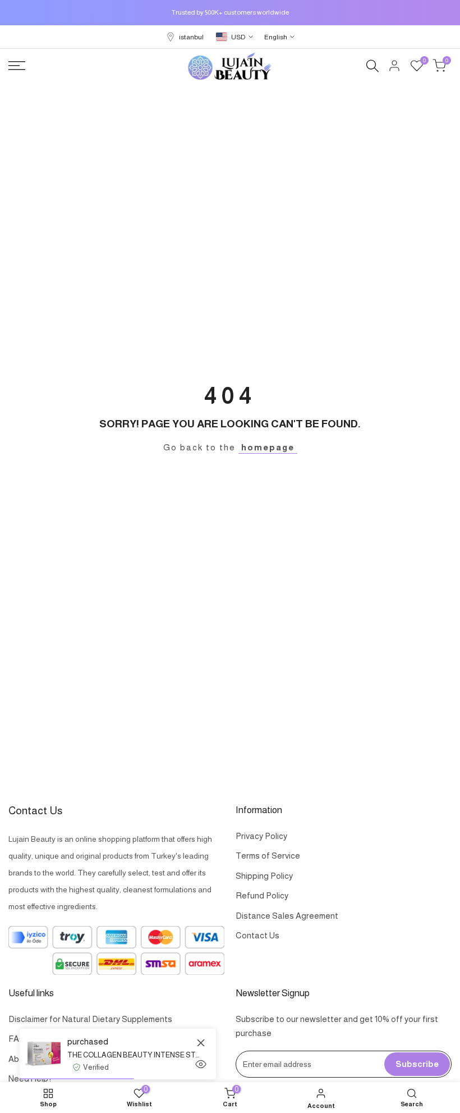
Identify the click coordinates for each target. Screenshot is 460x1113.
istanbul (191, 37)
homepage (268, 447)
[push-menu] (16, 65)
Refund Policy (262, 895)
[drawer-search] (372, 66)
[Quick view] (200, 1064)
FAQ (17, 1038)
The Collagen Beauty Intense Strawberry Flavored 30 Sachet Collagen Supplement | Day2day (133, 1055)
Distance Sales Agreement (287, 915)
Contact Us (257, 935)
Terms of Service (268, 855)
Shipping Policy (264, 876)
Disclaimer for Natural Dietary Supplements (90, 1019)
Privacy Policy (261, 836)
